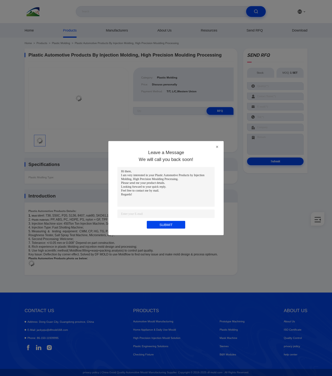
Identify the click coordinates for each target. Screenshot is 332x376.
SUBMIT (166, 225)
